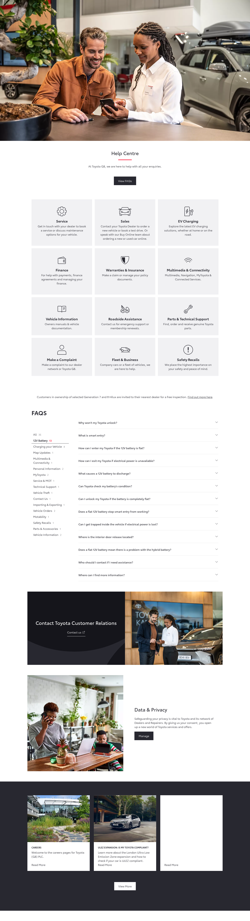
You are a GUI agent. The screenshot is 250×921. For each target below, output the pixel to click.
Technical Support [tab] (46, 486)
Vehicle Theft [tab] (42, 492)
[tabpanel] (148, 498)
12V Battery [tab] (42, 440)
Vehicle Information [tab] (47, 535)
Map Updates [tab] (43, 452)
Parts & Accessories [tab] (47, 529)
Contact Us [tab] (42, 498)
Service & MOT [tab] (43, 480)
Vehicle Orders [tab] (44, 510)
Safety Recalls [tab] (43, 522)
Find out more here (200, 397)
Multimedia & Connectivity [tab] (42, 460)
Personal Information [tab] (48, 468)
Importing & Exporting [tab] (49, 504)
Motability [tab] (41, 516)
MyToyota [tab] (41, 474)
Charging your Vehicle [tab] (49, 446)
